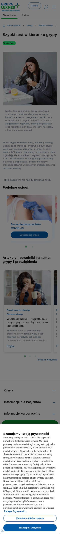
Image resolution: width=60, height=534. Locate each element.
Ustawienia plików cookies (29, 518)
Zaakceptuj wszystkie (30, 527)
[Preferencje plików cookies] (2, 530)
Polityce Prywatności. (30, 511)
